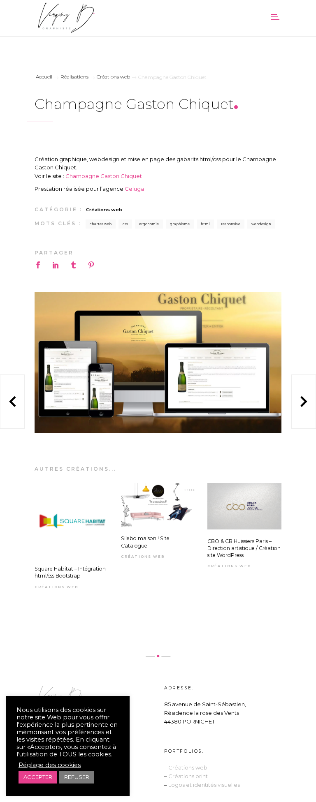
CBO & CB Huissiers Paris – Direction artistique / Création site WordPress (244, 548)
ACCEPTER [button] (37, 777)
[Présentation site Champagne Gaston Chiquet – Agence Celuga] (158, 362)
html (205, 224)
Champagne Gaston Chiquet (103, 176)
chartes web (101, 224)
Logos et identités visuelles (204, 784)
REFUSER (76, 777)
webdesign (261, 224)
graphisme (180, 224)
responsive (230, 224)
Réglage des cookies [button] (50, 765)
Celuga (134, 188)
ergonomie (149, 224)
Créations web (104, 210)
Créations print (188, 776)
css (125, 224)
